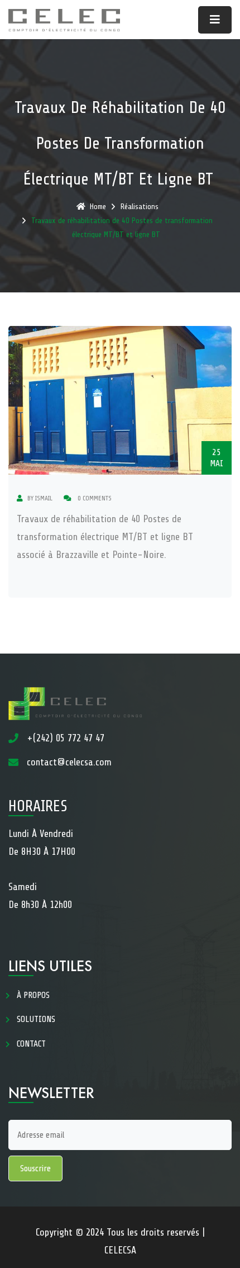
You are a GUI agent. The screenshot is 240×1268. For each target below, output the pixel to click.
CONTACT (31, 1044)
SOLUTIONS (36, 1019)
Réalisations (140, 206)
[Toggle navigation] (215, 20)
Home (98, 206)
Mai (216, 458)
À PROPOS (33, 995)
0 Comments (94, 498)
